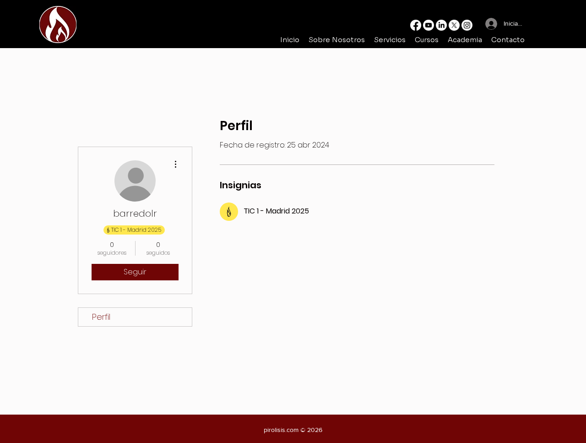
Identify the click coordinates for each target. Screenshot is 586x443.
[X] (454, 25)
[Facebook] (415, 25)
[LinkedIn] (441, 25)
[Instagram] (466, 25)
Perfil (101, 317)
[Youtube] (428, 25)
